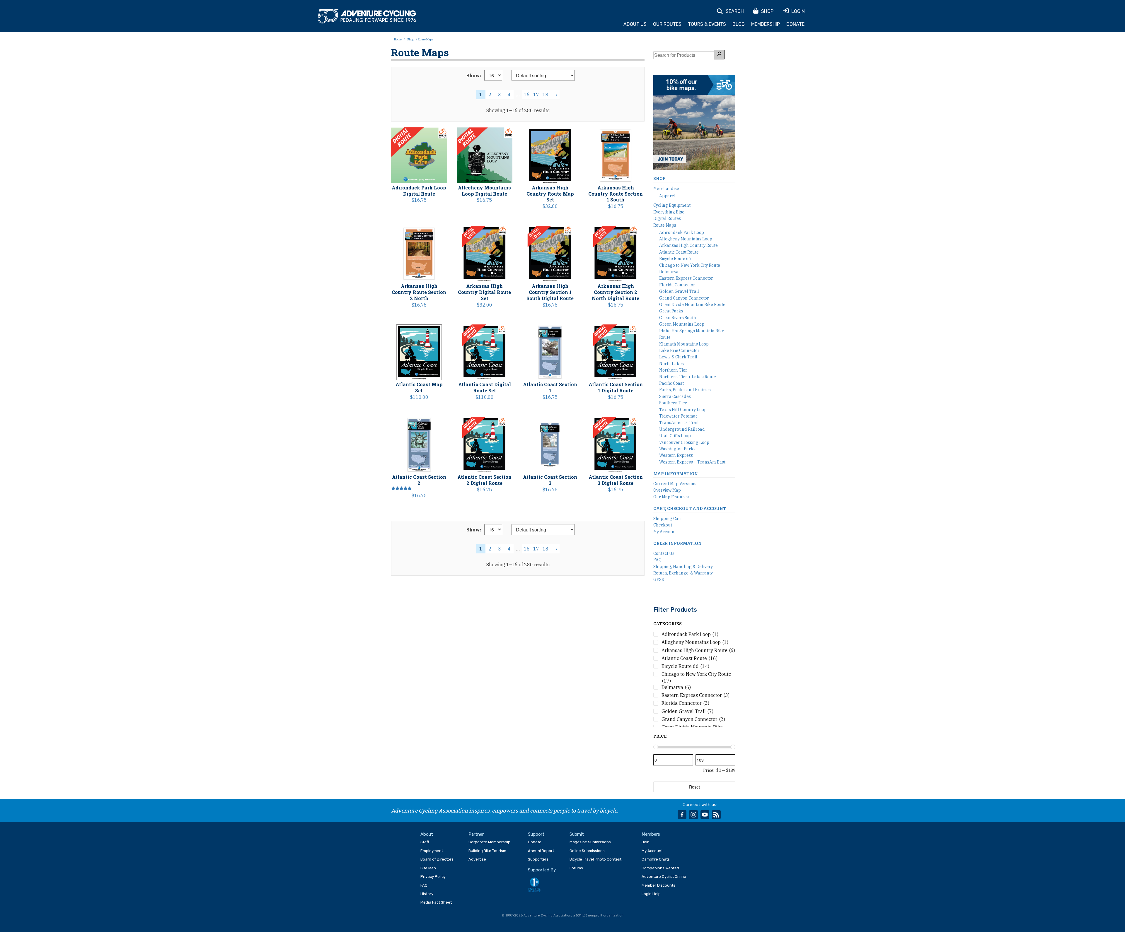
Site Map (428, 868)
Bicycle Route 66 (675, 258)
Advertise (477, 859)
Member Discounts (658, 885)
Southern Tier (673, 403)
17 (536, 95)
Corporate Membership (489, 842)
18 (545, 95)
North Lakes (671, 363)
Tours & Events (707, 24)
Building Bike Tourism (487, 851)
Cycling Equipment (672, 205)
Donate (795, 24)
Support (536, 834)
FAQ (657, 559)
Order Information (677, 543)
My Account (664, 531)
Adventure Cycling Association (367, 16)
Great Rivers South (677, 317)
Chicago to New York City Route (689, 265)
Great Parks (671, 311)
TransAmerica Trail (679, 422)
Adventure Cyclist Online (664, 876)
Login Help (651, 894)
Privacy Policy (433, 876)
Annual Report (541, 851)
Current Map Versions (674, 483)
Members (651, 834)
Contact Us (663, 553)
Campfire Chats (656, 859)
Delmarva (669, 271)
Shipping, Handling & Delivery (683, 566)
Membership (765, 24)
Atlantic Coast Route (679, 252)
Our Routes (667, 24)
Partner (476, 834)
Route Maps (664, 225)
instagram (693, 814)
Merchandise (666, 188)
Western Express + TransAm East (692, 462)
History (426, 894)
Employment (431, 851)
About (426, 834)
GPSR (658, 579)
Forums (576, 868)
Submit (577, 834)
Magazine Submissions (590, 842)
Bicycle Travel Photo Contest (595, 859)
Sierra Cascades (675, 396)
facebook (682, 814)
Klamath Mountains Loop (684, 344)
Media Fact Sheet (436, 902)
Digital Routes (667, 218)
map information (675, 473)
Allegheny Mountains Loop (685, 239)
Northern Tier (673, 370)
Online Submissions (587, 851)
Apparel (667, 196)
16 (527, 95)
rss (716, 814)
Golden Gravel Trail (679, 291)
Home (398, 39)
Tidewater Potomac (678, 416)
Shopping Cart (667, 518)
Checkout (662, 525)
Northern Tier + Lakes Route (687, 376)
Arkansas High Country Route (688, 245)
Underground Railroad (682, 429)
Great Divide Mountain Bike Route (692, 304)
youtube (704, 814)
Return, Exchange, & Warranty (683, 573)
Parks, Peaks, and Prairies (685, 389)
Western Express (676, 455)
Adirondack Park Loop (681, 232)
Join (646, 842)
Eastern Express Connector (686, 278)
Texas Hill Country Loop (683, 409)
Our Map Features (671, 497)
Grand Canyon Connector (684, 298)
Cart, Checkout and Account (689, 508)
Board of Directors (437, 859)
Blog (738, 24)
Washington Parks (677, 449)
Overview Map (667, 490)
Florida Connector (677, 285)
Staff (424, 842)
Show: (473, 75)
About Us (635, 24)
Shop (410, 39)
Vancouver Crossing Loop (684, 442)
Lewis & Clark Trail (678, 357)
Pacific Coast (671, 383)
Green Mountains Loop (681, 324)
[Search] (719, 54)
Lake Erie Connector (679, 350)
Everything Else (668, 212)
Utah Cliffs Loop (675, 435)
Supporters (538, 859)
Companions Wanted (660, 868)
